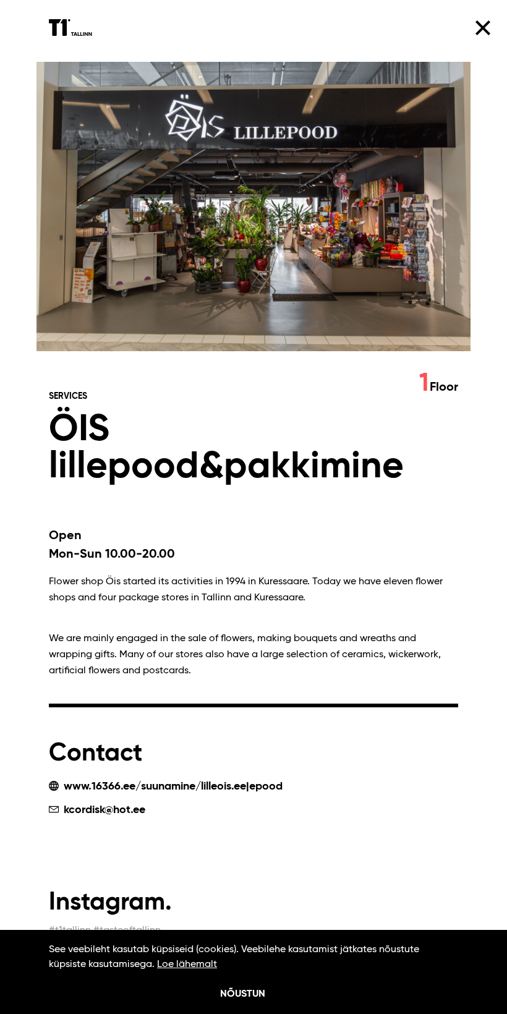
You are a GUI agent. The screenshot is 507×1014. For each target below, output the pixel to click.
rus (451, 154)
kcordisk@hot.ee (103, 810)
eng (411, 154)
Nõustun (242, 994)
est (431, 154)
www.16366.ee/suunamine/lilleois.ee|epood (172, 786)
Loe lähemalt (187, 964)
